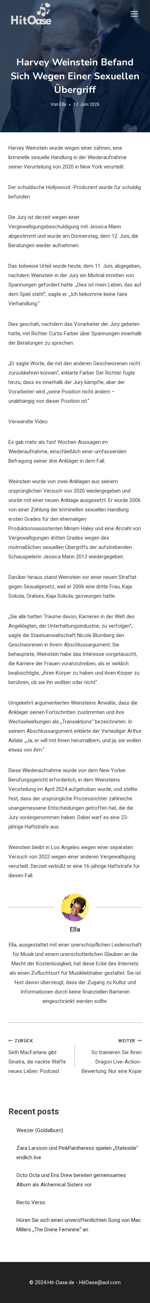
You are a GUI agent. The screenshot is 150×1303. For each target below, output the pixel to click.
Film (75, 50)
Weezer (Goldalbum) (39, 1130)
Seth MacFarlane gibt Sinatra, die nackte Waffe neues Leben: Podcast (37, 1056)
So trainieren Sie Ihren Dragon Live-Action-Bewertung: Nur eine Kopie (112, 1056)
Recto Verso (30, 1202)
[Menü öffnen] (134, 13)
